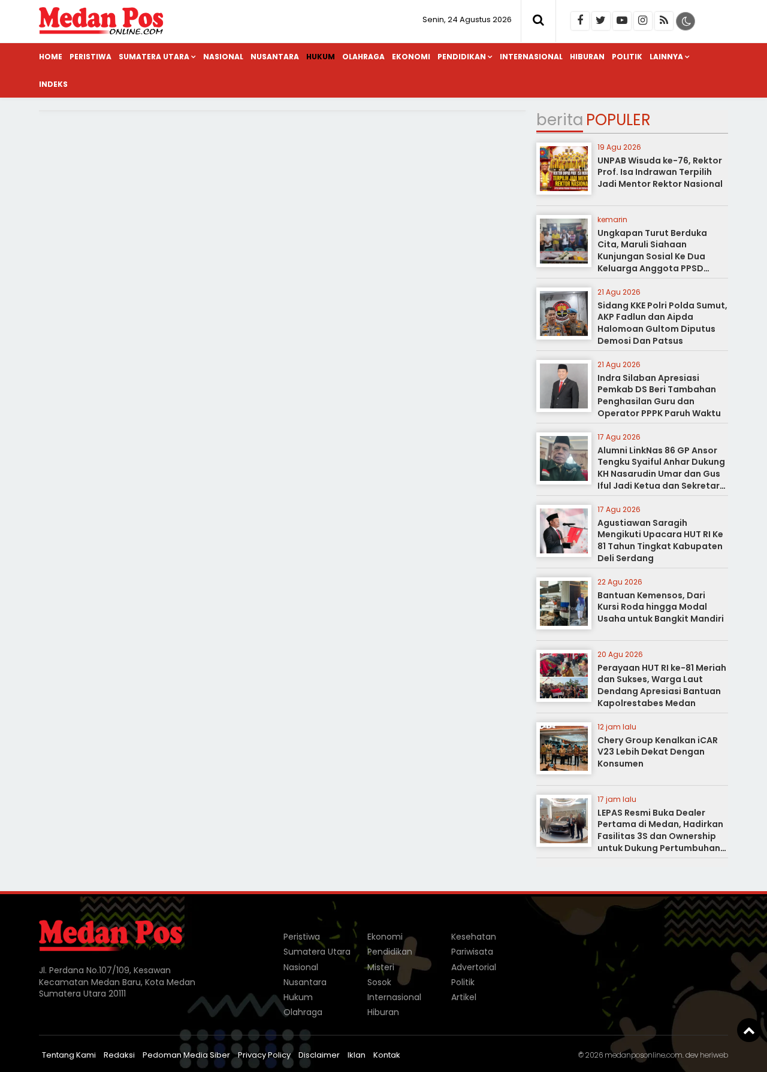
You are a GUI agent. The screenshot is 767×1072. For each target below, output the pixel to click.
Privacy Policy (264, 1055)
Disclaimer (319, 1055)
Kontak (386, 1055)
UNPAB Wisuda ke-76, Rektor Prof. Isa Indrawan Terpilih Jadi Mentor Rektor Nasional (660, 172)
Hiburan (587, 57)
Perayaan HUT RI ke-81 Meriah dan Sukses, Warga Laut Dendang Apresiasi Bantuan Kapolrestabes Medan (661, 685)
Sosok (379, 982)
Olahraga (363, 57)
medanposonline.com (644, 1055)
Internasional (531, 57)
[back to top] (749, 1030)
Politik (627, 57)
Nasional (223, 57)
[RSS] (664, 21)
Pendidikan (461, 57)
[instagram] (643, 21)
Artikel (463, 997)
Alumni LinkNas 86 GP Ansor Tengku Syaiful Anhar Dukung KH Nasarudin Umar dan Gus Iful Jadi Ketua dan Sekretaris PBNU (662, 473)
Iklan (357, 1055)
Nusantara (274, 57)
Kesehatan (473, 937)
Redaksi (119, 1055)
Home (50, 57)
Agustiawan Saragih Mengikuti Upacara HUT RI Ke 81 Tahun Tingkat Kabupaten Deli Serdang (660, 540)
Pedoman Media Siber (186, 1055)
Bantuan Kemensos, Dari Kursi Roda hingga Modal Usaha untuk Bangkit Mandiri (660, 607)
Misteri (380, 967)
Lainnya (666, 57)
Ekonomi (411, 57)
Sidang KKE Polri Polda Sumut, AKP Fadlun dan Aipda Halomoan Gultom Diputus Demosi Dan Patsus (662, 323)
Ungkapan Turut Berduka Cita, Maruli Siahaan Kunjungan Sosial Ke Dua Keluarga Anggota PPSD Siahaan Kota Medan (652, 256)
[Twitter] (601, 21)
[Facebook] (580, 21)
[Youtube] (622, 21)
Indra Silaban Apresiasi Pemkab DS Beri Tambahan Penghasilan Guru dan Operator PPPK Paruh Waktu (659, 395)
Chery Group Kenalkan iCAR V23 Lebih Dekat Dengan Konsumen (657, 752)
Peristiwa (90, 57)
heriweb (714, 1055)
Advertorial (473, 967)
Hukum (320, 57)
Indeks (53, 84)
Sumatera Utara (154, 57)
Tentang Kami (69, 1055)
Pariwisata (472, 952)
